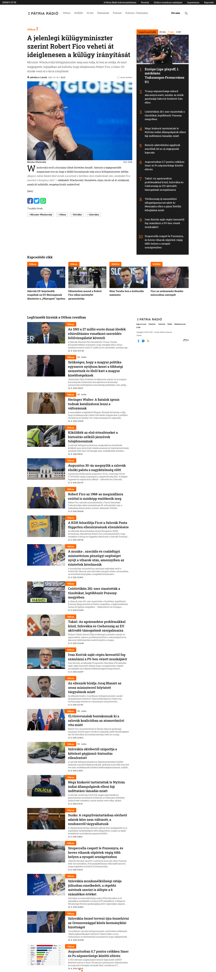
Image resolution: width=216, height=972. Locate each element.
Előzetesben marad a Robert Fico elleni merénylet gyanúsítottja (85, 294)
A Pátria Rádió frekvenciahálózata (120, 2)
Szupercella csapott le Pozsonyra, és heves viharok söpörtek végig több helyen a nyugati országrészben (164, 241)
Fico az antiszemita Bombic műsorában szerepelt (167, 293)
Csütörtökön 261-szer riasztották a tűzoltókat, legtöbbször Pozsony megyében (165, 115)
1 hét (178, 31)
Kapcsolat (209, 2)
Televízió (161, 324)
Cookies (139, 335)
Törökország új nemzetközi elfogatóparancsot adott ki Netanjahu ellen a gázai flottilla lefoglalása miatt (163, 204)
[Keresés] (186, 13)
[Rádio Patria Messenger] (143, 342)
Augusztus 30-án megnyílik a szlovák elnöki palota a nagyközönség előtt (97, 467)
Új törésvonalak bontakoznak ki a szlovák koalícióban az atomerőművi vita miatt (96, 720)
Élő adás (175, 12)
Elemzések (103, 12)
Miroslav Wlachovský (41, 214)
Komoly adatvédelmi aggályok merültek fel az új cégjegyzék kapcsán (162, 148)
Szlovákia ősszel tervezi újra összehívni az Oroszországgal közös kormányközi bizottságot (98, 922)
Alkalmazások (179, 324)
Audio (83, 357)
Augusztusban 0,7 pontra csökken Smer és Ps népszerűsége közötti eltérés (164, 165)
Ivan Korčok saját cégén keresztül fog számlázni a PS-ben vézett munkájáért (164, 223)
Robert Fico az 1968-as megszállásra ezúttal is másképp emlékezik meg (95, 496)
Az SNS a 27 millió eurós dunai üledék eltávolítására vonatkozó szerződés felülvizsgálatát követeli (97, 333)
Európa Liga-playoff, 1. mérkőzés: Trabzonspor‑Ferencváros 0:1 (164, 75)
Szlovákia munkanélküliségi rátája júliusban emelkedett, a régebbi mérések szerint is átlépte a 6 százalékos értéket (95, 887)
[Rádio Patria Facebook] (138, 342)
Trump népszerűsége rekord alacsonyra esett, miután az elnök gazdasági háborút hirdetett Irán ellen (164, 96)
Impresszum (193, 2)
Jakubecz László (38, 77)
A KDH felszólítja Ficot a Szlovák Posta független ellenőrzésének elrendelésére (98, 524)
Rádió (170, 324)
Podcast (117, 12)
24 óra (162, 31)
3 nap (171, 31)
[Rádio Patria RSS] (148, 342)
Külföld (78, 12)
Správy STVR (9, 2)
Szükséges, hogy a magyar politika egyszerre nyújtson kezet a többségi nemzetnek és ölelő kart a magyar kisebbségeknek (95, 368)
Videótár (152, 324)
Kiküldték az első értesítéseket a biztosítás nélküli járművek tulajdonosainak (93, 436)
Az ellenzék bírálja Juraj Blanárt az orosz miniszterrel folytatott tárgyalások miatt (94, 687)
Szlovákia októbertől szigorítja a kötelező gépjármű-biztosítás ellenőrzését (92, 753)
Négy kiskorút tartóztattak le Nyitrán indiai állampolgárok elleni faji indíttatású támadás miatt (165, 132)
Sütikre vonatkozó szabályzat (168, 2)
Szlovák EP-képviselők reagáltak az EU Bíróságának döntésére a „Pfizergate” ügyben (46, 294)
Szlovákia (94, 214)
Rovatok (145, 2)
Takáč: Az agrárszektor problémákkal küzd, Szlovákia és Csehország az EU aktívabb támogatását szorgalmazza (164, 184)
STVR (138, 327)
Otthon (67, 12)
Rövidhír (77, 214)
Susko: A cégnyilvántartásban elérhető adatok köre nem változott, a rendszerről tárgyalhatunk (97, 819)
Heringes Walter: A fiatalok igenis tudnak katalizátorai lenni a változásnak (93, 403)
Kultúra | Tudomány (136, 12)
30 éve (90, 12)
